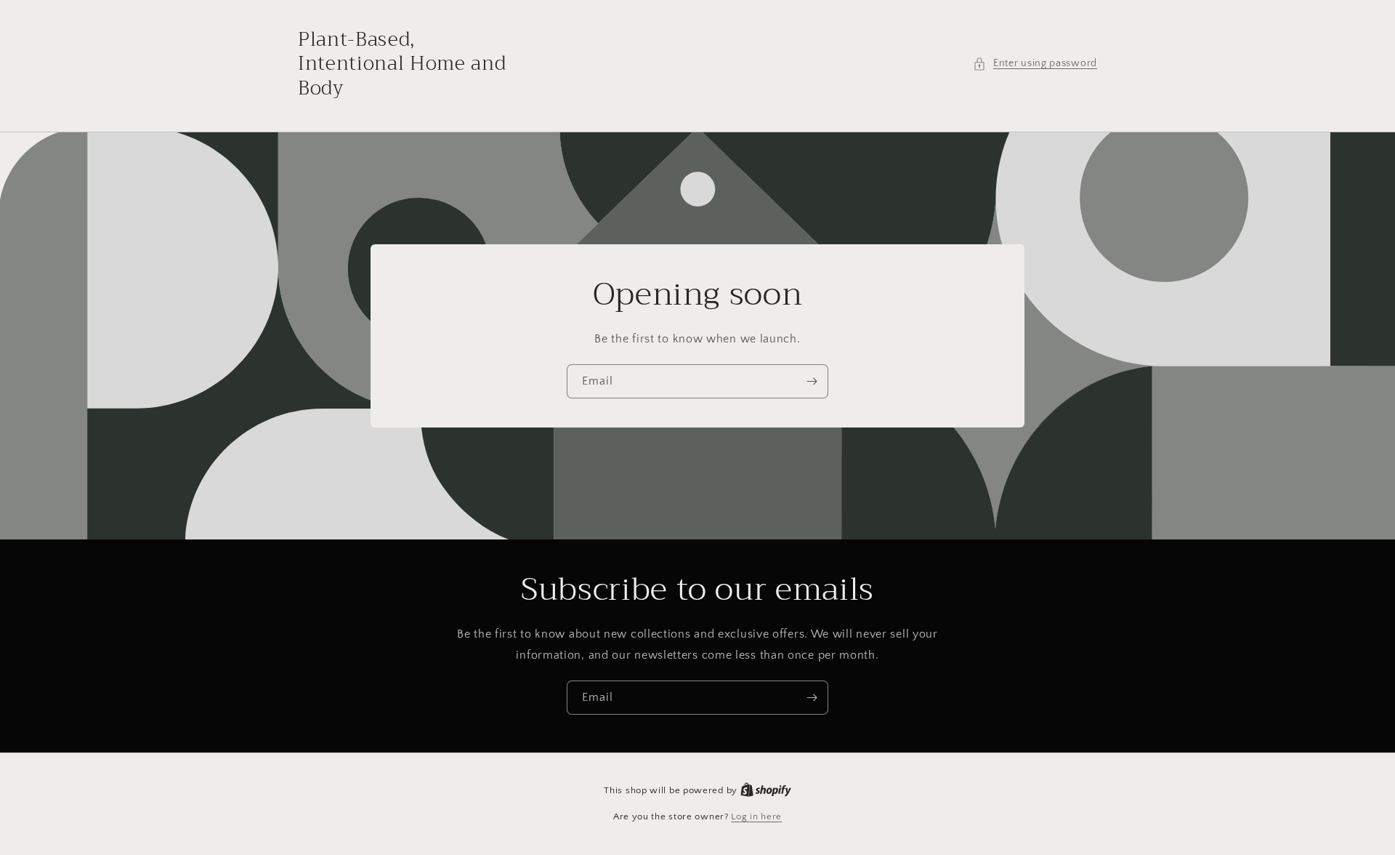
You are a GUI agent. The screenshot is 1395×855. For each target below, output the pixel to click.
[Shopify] (765, 790)
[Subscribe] (812, 381)
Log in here (756, 816)
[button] (1035, 64)
